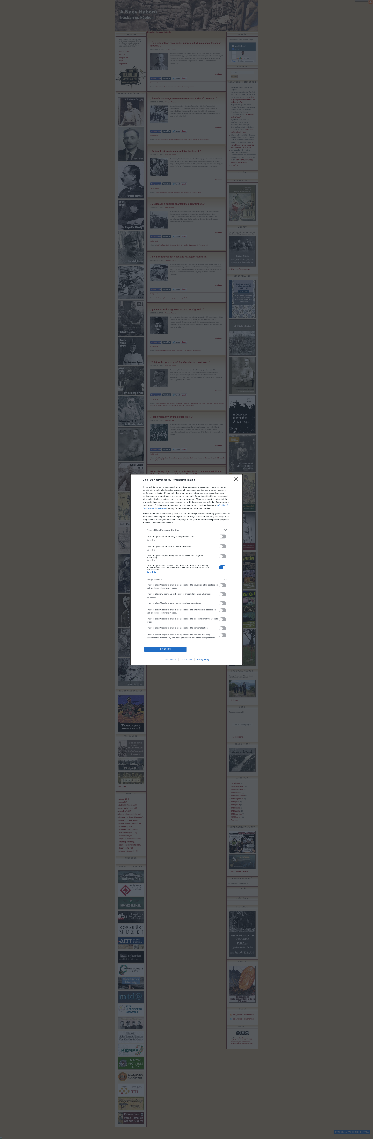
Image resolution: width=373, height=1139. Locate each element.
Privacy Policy (203, 659)
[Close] (237, 480)
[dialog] (186, 569)
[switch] (222, 536)
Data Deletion (170, 659)
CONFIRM (165, 649)
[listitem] (186, 530)
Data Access (186, 659)
